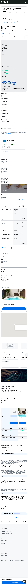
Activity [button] (4, 359)
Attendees (3, 197)
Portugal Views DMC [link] (8, 351)
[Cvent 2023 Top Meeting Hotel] (14, 83)
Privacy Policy (3, 551)
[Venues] (25, 2)
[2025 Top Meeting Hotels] (9, 83)
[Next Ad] (26, 298)
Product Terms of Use (5, 553)
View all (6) (3, 124)
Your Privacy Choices (5, 548)
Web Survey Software (5, 538)
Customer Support (4, 547)
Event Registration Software (6, 533)
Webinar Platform (4, 540)
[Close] (24, 9)
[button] (13, 144)
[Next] (26, 37)
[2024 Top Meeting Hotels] (4, 83)
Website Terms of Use (5, 555)
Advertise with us (4, 557)
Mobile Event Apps (4, 535)
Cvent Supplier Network (5, 526)
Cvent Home (3, 543)
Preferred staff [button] (5, 361)
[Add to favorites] (26, 30)
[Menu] (1, 2)
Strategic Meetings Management (7, 536)
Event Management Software (6, 531)
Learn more (8, 133)
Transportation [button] (14, 359)
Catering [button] (8, 359)
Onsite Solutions (4, 528)
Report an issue (4, 521)
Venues (3, 4)
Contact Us (3, 545)
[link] (10, 346)
